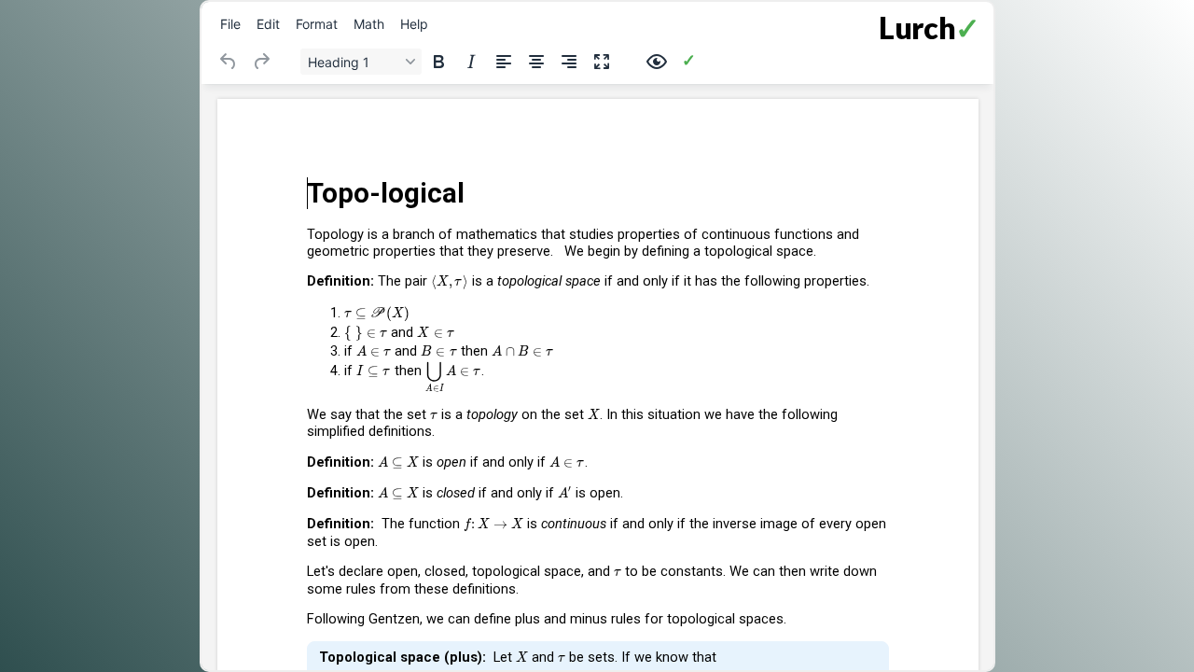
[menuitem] (230, 23)
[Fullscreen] (602, 62)
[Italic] (471, 62)
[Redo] (261, 62)
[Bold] (438, 62)
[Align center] (536, 62)
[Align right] (569, 62)
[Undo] (228, 62)
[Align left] (504, 62)
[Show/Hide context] (657, 62)
